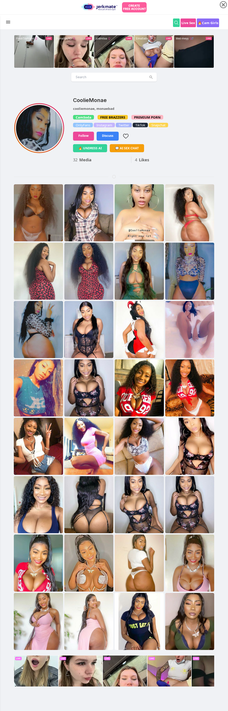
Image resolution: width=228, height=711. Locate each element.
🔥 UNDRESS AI (90, 148)
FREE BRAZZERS (112, 117)
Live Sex (188, 22)
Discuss (107, 135)
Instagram (104, 125)
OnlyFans (83, 125)
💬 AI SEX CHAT (127, 148)
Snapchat (158, 125)
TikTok (140, 125)
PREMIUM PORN (147, 117)
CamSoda (83, 117)
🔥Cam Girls (208, 22)
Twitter (123, 125)
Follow (83, 135)
